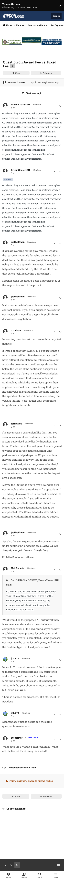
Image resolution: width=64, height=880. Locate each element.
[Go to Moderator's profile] (5, 738)
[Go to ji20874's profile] (5, 659)
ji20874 (15, 658)
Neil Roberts (17, 568)
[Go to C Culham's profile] (5, 331)
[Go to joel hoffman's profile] (5, 243)
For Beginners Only (48, 82)
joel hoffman (18, 242)
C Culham (16, 330)
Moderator (16, 737)
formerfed (16, 423)
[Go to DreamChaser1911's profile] (4, 82)
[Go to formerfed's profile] (5, 424)
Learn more (6, 5)
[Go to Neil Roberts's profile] (5, 569)
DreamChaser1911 (17, 82)
